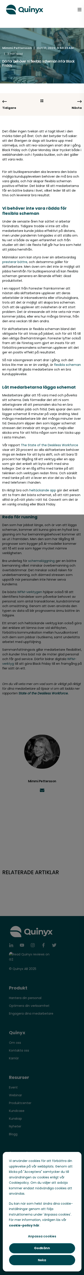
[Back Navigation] (42, 101)
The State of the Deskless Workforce (49, 445)
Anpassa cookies (42, 1236)
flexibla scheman (67, 365)
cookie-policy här (24, 1225)
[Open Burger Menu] (79, 9)
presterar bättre (14, 262)
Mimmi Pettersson (17, 48)
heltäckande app (42, 490)
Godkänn (42, 1248)
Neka (42, 1260)
